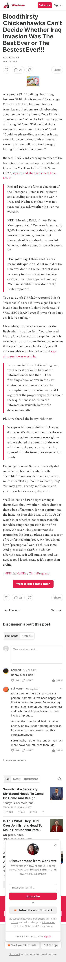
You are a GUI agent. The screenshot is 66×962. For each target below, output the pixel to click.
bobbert (16, 670)
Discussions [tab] (31, 779)
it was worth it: (25, 356)
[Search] (59, 779)
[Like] (6, 70)
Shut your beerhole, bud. (18, 803)
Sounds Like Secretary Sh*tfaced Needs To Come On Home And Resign (23, 793)
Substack (14, 954)
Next (54, 610)
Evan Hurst (25, 807)
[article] (33, 800)
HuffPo (21, 573)
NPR (7, 573)
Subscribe (45, 5)
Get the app (51, 945)
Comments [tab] (11, 636)
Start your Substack (23, 945)
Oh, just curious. (13, 834)
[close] (55, 845)
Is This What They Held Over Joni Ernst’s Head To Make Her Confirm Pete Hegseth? (22, 825)
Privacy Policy (44, 926)
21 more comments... (15, 760)
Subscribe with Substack (36, 910)
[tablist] (19, 636)
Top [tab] (7, 779)
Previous (14, 610)
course (10, 356)
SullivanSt (17, 688)
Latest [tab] (17, 779)
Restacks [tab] (27, 636)
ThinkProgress (39, 573)
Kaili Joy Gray (11, 57)
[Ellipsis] (61, 670)
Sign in (58, 5)
